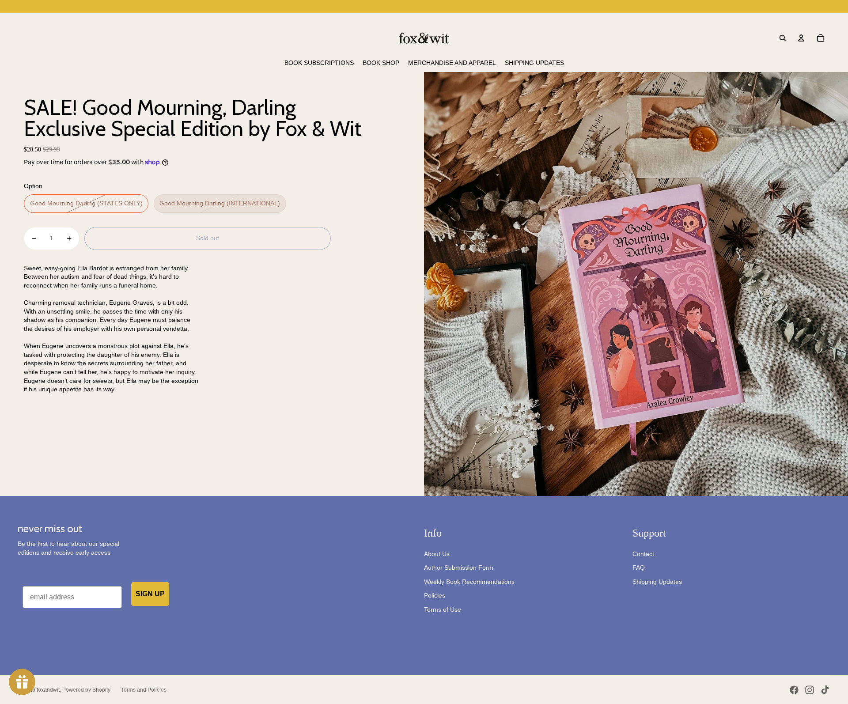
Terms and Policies (144, 690)
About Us (437, 553)
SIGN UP (150, 594)
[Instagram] (809, 690)
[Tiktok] (825, 690)
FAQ (638, 567)
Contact (643, 553)
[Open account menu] (801, 38)
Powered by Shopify (86, 690)
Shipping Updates (657, 581)
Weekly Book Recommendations (469, 581)
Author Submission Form (458, 567)
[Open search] (782, 38)
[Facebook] (794, 690)
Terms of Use (442, 609)
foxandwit (48, 690)
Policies (434, 595)
